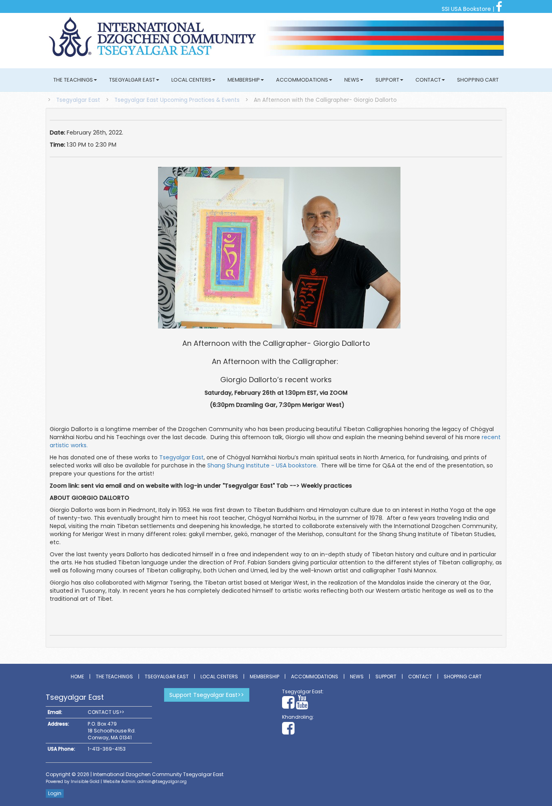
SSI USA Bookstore (466, 9)
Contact (428, 80)
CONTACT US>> (106, 712)
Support (387, 80)
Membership (244, 80)
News (351, 80)
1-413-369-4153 (107, 748)
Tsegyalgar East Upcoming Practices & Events (177, 100)
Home (77, 676)
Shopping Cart (478, 80)
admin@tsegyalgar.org (162, 782)
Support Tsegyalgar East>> (206, 695)
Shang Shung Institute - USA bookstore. (262, 465)
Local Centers (191, 80)
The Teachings (73, 80)
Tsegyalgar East (132, 80)
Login (54, 793)
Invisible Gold (85, 782)
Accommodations (302, 80)
